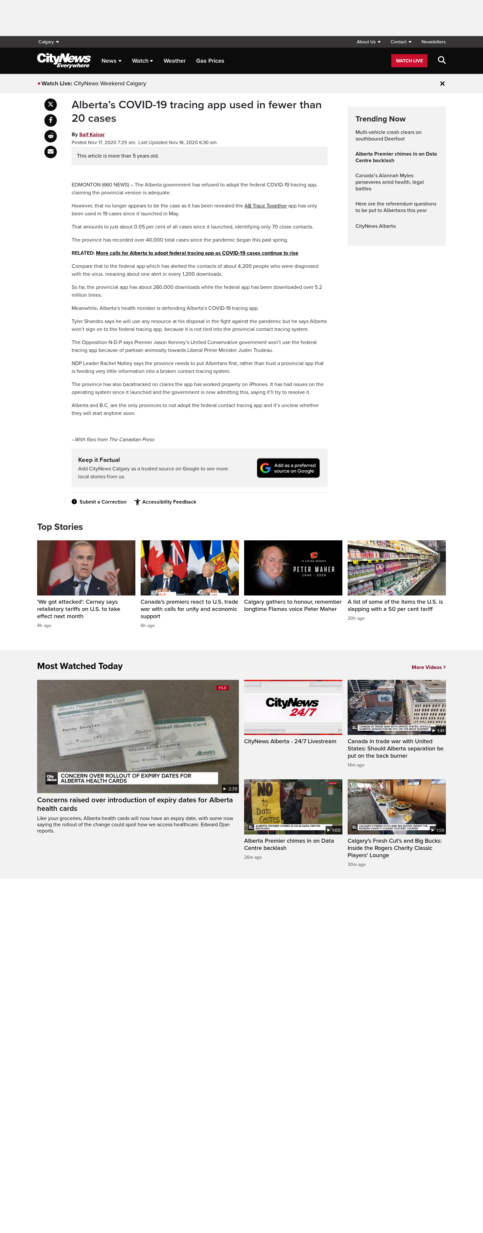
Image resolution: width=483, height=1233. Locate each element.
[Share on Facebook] (50, 120)
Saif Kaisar (92, 134)
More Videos (427, 667)
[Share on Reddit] (50, 136)
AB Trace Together (265, 206)
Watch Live (409, 61)
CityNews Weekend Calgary (110, 83)
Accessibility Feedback (169, 502)
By (88, 134)
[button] (369, 42)
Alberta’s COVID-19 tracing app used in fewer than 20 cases (197, 111)
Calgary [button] (46, 42)
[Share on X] (50, 104)
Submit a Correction (103, 502)
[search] (442, 60)
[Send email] (50, 152)
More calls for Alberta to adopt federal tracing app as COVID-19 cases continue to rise (197, 253)
